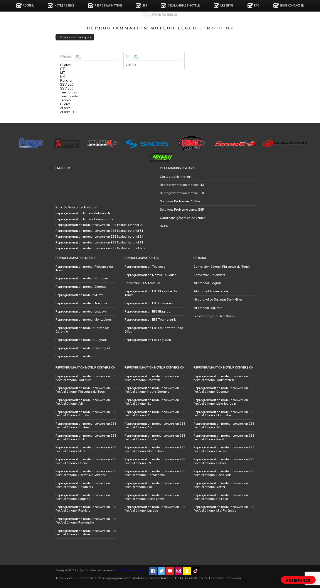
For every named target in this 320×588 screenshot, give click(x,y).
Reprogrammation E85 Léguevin (148, 340)
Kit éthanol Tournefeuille (211, 291)
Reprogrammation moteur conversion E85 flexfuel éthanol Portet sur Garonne (86, 473)
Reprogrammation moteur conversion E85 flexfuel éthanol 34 (224, 425)
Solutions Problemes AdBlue (180, 201)
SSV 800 (66, 88)
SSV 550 (66, 84)
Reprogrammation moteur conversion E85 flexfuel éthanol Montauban (155, 449)
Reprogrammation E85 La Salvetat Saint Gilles (154, 329)
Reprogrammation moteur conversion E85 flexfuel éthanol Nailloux (224, 497)
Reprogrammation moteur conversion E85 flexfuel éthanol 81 (155, 413)
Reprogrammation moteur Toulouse (82, 303)
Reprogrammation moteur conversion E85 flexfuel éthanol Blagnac (86, 497)
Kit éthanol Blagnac (207, 283)
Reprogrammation (108, 5)
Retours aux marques (74, 37)
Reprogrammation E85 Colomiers (149, 303)
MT (62, 73)
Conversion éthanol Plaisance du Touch (222, 267)
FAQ (256, 5)
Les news (227, 5)
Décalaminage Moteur (183, 5)
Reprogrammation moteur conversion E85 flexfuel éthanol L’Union (86, 461)
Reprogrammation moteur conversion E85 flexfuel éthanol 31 (155, 402)
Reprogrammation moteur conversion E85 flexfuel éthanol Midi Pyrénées (224, 508)
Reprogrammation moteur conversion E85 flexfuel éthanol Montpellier (224, 413)
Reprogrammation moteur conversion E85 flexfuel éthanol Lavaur (224, 449)
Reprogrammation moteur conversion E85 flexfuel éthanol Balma (224, 461)
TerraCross (68, 92)
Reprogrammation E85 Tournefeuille (151, 319)
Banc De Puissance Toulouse (76, 207)
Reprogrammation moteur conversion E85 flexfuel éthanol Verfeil (224, 485)
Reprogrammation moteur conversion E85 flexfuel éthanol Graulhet (86, 413)
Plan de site (141, 570)
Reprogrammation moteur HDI (182, 185)
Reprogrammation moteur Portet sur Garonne (82, 329)
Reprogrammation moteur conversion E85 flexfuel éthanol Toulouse (86, 378)
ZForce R (67, 112)
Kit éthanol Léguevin (208, 308)
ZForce (65, 108)
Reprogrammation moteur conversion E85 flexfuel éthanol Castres (86, 425)
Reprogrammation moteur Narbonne (82, 278)
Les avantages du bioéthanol (214, 316)
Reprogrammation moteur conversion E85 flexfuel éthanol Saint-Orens (155, 497)
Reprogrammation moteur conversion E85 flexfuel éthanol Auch (155, 425)
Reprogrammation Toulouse (145, 267)
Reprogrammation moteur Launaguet (83, 348)
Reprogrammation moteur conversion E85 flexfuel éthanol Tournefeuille (224, 378)
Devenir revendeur (163, 15)
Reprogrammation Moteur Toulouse (150, 275)
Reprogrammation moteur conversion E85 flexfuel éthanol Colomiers (86, 485)
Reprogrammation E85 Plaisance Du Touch (151, 293)
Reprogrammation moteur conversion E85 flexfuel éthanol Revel (224, 437)
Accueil (28, 5)
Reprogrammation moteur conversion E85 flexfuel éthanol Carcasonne (155, 473)
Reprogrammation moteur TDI (182, 193)
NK (62, 77)
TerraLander (69, 96)
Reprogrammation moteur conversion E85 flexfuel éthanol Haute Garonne (155, 390)
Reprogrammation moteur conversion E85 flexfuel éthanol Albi (86, 402)
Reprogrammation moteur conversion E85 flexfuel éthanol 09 (155, 461)
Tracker (65, 100)
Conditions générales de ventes (182, 218)
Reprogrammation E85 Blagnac (147, 311)
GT (62, 69)
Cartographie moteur (175, 177)
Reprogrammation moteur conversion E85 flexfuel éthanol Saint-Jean (224, 473)
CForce (65, 65)
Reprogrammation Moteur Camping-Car (85, 219)
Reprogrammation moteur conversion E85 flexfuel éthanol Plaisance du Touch (86, 390)
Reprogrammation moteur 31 (77, 356)
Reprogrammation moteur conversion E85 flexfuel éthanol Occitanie (155, 378)
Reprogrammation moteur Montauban (83, 319)
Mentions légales (124, 570)
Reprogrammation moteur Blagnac (81, 287)
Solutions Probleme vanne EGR (182, 209)
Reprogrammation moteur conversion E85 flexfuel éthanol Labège (155, 508)
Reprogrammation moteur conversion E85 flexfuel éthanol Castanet (86, 532)
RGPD (164, 226)
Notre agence (64, 5)
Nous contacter (292, 5)
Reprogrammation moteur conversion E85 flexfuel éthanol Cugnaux (224, 390)
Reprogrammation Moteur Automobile (83, 213)
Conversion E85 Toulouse (143, 283)
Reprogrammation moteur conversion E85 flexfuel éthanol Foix (155, 485)
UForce (65, 104)
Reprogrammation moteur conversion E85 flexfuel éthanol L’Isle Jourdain (224, 402)
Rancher (66, 81)
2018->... (132, 65)
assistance (298, 581)
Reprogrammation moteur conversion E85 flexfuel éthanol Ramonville (86, 520)
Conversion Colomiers (209, 275)
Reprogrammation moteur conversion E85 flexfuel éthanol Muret (86, 449)
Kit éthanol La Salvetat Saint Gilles (218, 299)
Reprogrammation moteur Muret (79, 295)
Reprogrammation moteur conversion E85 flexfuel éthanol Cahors (155, 437)
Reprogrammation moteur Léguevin (81, 311)
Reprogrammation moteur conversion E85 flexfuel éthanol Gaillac (86, 437)
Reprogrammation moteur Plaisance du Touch (84, 268)
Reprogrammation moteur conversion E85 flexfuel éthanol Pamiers (86, 508)
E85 (144, 5)
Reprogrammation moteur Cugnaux (81, 340)
